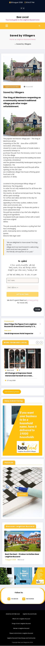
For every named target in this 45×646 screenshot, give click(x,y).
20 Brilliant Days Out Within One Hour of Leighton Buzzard (25, 559)
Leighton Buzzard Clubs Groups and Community (21, 642)
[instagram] (24, 8)
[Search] (39, 26)
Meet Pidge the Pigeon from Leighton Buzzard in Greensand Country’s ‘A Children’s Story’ (20, 325)
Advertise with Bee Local (13, 617)
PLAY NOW (22, 494)
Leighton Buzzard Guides (17, 533)
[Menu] (6, 25)
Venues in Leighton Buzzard (21, 632)
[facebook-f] (21, 8)
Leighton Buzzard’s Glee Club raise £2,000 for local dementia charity (19, 374)
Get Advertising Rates (12, 392)
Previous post (9, 321)
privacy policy (32, 300)
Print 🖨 (37, 309)
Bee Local (22, 17)
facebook (14, 602)
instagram (30, 602)
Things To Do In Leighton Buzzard (21, 627)
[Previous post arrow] (40, 324)
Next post (7, 330)
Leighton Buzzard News (12, 87)
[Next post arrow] (40, 333)
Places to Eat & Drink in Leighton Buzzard (21, 637)
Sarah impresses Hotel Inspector (18, 333)
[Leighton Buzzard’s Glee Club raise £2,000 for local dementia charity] (22, 358)
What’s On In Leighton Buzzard (21, 622)
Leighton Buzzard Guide (29, 617)
